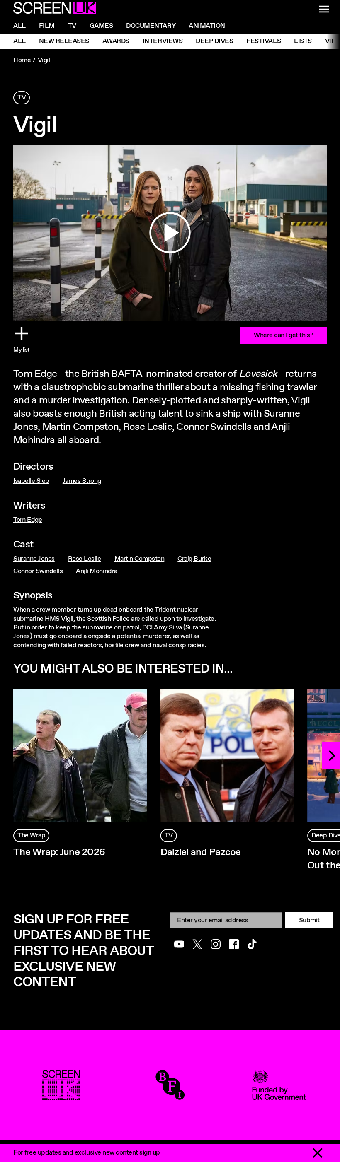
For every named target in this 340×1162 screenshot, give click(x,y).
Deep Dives (214, 41)
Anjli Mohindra (96, 571)
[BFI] (170, 1095)
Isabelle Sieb (31, 481)
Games (101, 26)
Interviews (162, 41)
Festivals (263, 41)
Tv (72, 26)
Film (47, 26)
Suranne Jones (34, 558)
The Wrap (31, 835)
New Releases (64, 41)
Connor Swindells (38, 571)
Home (22, 60)
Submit (309, 920)
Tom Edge (27, 520)
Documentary (150, 26)
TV (21, 97)
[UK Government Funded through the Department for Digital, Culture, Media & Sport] (279, 1095)
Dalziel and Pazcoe (200, 852)
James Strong (82, 481)
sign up (149, 1152)
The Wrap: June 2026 (59, 852)
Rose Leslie (84, 558)
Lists (303, 41)
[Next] (331, 755)
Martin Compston (139, 558)
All (19, 26)
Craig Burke (194, 558)
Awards (115, 41)
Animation (207, 26)
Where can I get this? (283, 335)
